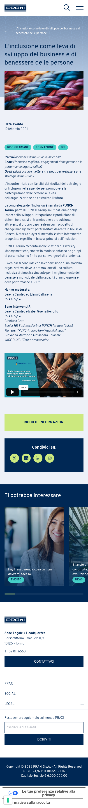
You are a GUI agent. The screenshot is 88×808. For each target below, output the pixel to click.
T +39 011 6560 (15, 651)
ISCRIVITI (44, 739)
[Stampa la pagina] (37, 458)
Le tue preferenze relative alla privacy (48, 793)
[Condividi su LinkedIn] (26, 458)
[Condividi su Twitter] (14, 458)
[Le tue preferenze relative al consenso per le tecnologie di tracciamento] (8, 800)
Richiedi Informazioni (44, 422)
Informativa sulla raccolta (28, 802)
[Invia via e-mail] (49, 458)
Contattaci (44, 662)
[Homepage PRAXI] (13, 619)
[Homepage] (15, 8)
